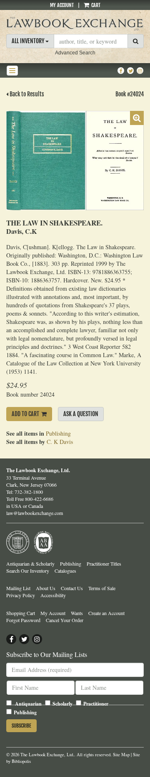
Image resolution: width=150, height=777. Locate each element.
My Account (62, 5)
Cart (95, 5)
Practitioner (95, 703)
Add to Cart (25, 413)
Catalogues (65, 570)
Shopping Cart (20, 613)
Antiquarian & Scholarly (30, 563)
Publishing (58, 433)
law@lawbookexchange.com (34, 513)
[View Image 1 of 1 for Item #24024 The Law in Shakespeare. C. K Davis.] (75, 160)
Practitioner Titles (104, 563)
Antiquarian (28, 703)
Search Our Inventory (27, 570)
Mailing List (18, 588)
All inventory (28, 40)
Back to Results (26, 94)
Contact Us (72, 588)
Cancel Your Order (64, 620)
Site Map (121, 754)
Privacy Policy (20, 595)
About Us (45, 588)
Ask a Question (80, 413)
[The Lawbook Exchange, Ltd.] (75, 23)
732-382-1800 (29, 491)
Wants (77, 613)
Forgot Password (23, 620)
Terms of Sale (101, 588)
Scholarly (62, 703)
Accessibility (53, 595)
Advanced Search (75, 53)
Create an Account (106, 613)
